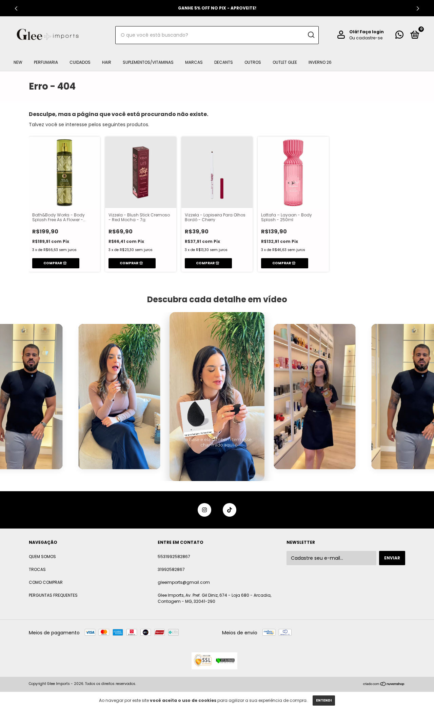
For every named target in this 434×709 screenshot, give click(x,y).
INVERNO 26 (320, 62)
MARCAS (194, 62)
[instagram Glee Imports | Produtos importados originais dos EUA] (204, 510)
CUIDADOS (80, 62)
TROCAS (37, 569)
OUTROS (252, 62)
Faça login (372, 32)
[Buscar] (310, 35)
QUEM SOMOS (42, 556)
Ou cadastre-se (365, 38)
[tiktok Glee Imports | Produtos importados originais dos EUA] (229, 510)
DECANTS (223, 62)
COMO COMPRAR (46, 582)
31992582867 (171, 569)
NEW (18, 62)
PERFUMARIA (46, 62)
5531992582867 (174, 556)
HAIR (106, 62)
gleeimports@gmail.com (184, 582)
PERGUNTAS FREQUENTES (53, 595)
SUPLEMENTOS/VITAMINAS (148, 62)
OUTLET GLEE (285, 62)
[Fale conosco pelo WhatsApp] (399, 36)
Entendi (324, 700)
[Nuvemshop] (384, 684)
